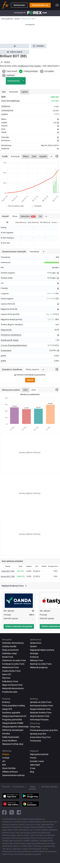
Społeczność (35, 643)
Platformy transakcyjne (12, 730)
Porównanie (35, 741)
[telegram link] (19, 812)
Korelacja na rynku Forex (13, 664)
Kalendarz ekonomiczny (13, 643)
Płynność (6, 678)
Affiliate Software (10, 772)
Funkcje (5, 758)
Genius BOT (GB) (8, 576)
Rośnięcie (15, 156)
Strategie (34, 653)
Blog (32, 772)
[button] (38, 46)
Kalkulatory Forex (10, 681)
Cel (40, 216)
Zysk (34, 156)
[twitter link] (11, 812)
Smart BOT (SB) (7, 571)
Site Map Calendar (49, 786)
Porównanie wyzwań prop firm (44, 730)
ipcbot (7, 62)
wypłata (43, 156)
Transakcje (34, 251)
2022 (33, 390)
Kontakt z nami (37, 761)
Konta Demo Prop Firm (40, 737)
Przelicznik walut (9, 692)
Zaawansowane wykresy (13, 775)
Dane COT (6, 674)
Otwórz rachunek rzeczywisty (18, 626)
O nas (32, 768)
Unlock (30, 380)
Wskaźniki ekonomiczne (13, 688)
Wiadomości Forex (10, 667)
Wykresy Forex (36, 660)
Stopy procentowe (10, 650)
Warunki (6, 786)
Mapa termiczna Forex (12, 685)
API (3, 761)
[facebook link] (4, 812)
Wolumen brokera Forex (40, 712)
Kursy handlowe (9, 740)
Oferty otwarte (32, 369)
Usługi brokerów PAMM (12, 723)
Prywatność (18, 786)
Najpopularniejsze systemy (42, 650)
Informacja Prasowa (39, 719)
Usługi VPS (7, 709)
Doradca (6, 733)
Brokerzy (6, 702)
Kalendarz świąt (9, 653)
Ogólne (24, 92)
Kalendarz (28, 216)
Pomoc (33, 758)
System (33, 646)
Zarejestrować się (40, 5)
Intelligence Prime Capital (29, 66)
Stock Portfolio (9, 768)
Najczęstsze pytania (39, 754)
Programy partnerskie (12, 719)
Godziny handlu (9, 646)
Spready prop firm (38, 734)
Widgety (5, 754)
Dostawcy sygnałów (11, 712)
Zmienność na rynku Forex (14, 660)
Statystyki (13, 92)
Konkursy (34, 657)
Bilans (26, 156)
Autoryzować (19, 5)
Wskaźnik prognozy (39, 667)
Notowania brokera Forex (41, 705)
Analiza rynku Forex (11, 671)
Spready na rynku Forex (40, 702)
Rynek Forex (7, 657)
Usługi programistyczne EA (14, 716)
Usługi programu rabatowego (15, 726)
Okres (14, 216)
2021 (25, 390)
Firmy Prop (35, 727)
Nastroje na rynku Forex (41, 664)
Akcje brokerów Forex (39, 716)
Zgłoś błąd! (35, 765)
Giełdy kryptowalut (10, 737)
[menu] (57, 5)
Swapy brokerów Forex (40, 709)
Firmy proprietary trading (13, 705)
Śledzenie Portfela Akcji (12, 744)
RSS (4, 765)
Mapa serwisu (32, 787)
